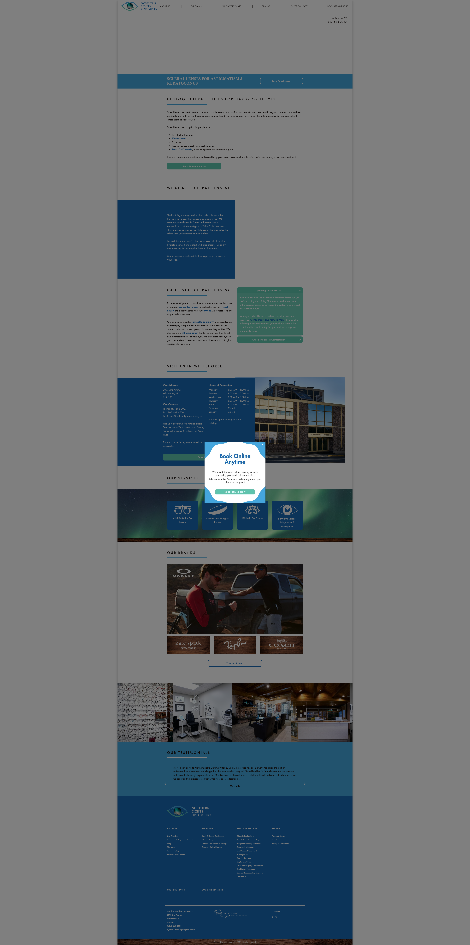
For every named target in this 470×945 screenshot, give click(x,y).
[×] (235, 472)
